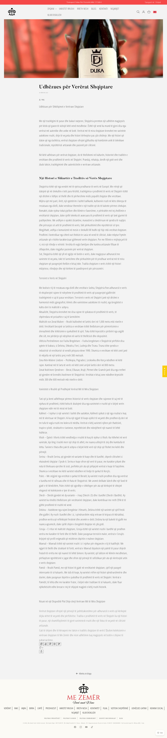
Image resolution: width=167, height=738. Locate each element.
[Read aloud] (54, 644)
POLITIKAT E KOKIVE (69, 718)
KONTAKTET (95, 708)
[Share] (41, 651)
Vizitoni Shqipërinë (119, 708)
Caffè (39, 708)
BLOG (121, 718)
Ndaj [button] (43, 99)
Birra (31, 708)
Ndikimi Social (156, 708)
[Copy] (41, 644)
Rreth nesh (82, 708)
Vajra (23, 708)
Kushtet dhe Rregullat (107, 718)
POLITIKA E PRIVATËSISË (52, 718)
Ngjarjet (75, 712)
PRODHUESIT (51, 708)
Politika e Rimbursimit (88, 718)
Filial (105, 708)
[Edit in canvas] (59, 644)
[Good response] (46, 644)
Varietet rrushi (66, 708)
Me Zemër (31, 723)
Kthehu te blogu (85, 673)
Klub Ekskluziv (89, 712)
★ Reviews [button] (164, 371)
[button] (52, 9)
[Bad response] (50, 644)
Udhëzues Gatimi (139, 708)
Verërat (7, 708)
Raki (16, 708)
